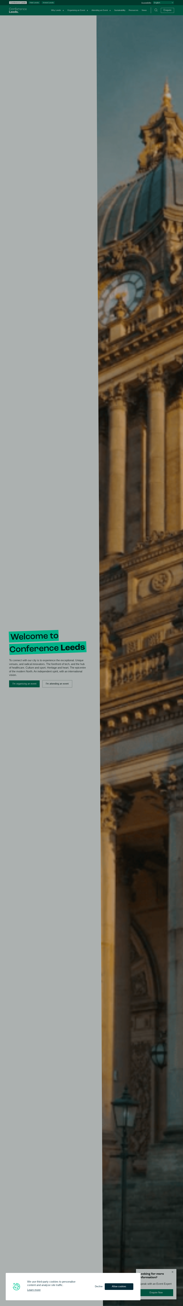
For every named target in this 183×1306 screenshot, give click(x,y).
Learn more (34, 1289)
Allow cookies (119, 1286)
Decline (99, 1286)
